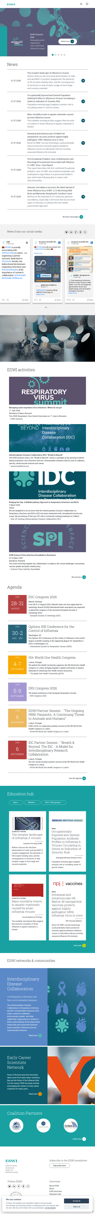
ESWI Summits (16, 419)
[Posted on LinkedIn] (59, 242)
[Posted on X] (26, 242)
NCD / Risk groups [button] (53, 802)
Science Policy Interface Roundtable (25, 569)
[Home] (12, 4)
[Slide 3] (59, 55)
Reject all (76, 1207)
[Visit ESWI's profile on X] (4, 243)
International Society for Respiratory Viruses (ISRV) (51, 646)
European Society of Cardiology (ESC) (45, 616)
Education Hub (55, 1194)
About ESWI (54, 1186)
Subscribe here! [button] (59, 1166)
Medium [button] (31, 802)
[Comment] (7, 300)
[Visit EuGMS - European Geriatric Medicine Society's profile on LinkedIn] (71, 276)
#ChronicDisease (10, 269)
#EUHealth (7, 278)
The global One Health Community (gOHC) (47, 673)
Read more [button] (38, 253)
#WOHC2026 (8, 253)
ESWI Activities (55, 1191)
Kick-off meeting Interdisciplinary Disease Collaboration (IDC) (35, 519)
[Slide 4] (62, 55)
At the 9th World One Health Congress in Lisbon (49, 732)
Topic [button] (15, 802)
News (51, 1188)
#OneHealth (20, 275)
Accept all (76, 1201)
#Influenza (17, 278)
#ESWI (8, 247)
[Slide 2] (56, 55)
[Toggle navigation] (87, 4)
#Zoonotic (6, 261)
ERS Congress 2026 (38, 696)
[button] (2, 271)
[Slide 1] (53, 55)
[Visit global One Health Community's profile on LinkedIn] (38, 286)
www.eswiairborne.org (19, 466)
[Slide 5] (64, 55)
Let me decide (50, 1208)
